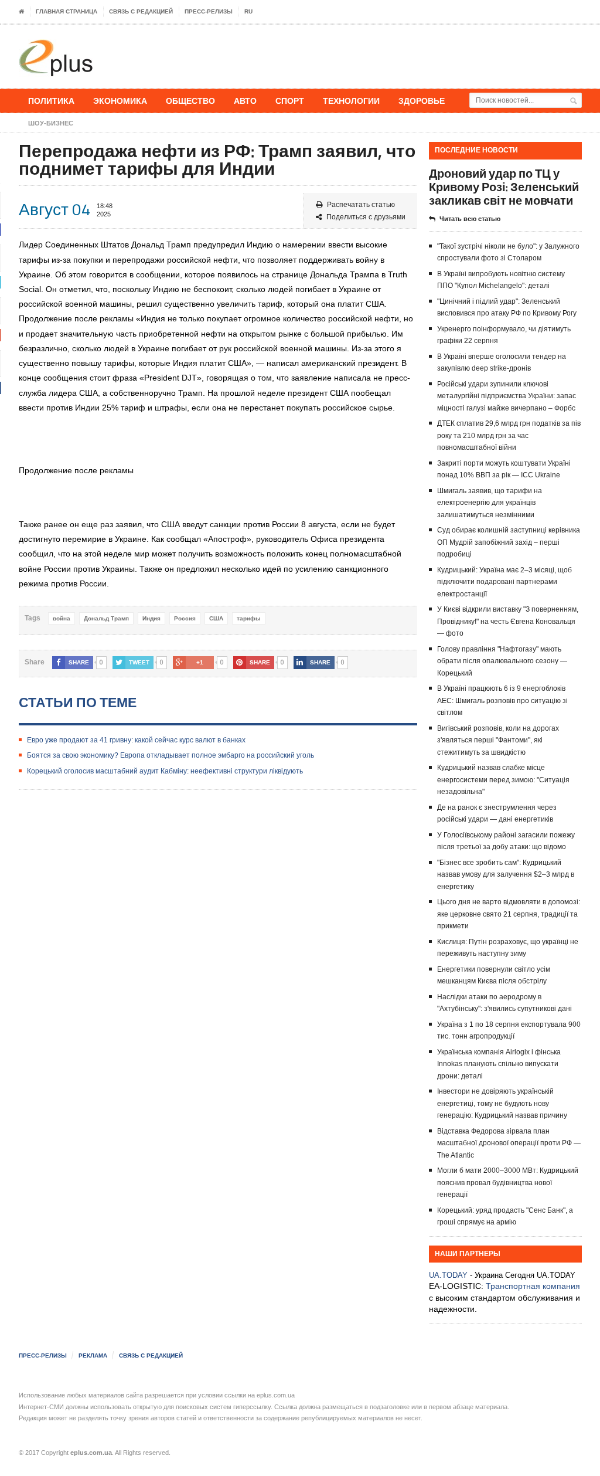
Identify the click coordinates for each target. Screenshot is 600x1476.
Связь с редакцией (141, 11)
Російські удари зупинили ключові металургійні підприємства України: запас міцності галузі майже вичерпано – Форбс (506, 396)
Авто (245, 100)
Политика (51, 100)
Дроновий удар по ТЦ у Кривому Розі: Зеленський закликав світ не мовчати (504, 186)
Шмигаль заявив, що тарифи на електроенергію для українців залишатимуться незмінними (489, 503)
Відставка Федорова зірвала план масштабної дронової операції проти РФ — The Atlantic (509, 1143)
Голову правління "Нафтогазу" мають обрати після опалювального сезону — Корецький (502, 661)
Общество (190, 100)
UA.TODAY (448, 1275)
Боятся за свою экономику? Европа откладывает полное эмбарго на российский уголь (170, 755)
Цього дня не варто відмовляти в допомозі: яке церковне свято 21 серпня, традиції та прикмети (508, 914)
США (216, 618)
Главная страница (66, 11)
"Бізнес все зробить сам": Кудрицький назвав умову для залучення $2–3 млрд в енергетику (505, 875)
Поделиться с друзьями (365, 217)
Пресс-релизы (209, 11)
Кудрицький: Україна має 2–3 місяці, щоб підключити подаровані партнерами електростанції (504, 582)
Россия (185, 618)
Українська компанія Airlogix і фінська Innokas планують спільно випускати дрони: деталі (499, 1064)
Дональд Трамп (106, 618)
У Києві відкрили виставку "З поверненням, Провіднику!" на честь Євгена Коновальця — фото (507, 621)
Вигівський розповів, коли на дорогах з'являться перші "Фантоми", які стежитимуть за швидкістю (498, 740)
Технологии (351, 100)
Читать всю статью (469, 218)
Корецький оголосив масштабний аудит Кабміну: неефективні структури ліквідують (165, 771)
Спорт (289, 100)
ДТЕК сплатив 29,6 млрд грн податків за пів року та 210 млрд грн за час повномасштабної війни (509, 435)
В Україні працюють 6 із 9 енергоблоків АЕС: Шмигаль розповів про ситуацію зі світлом (502, 700)
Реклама (93, 1355)
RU (248, 11)
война (61, 618)
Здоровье (421, 100)
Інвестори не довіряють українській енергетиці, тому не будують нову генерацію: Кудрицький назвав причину (502, 1103)
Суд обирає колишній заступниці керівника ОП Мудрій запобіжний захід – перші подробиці (508, 542)
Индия (151, 618)
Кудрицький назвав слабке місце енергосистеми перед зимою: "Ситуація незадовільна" (503, 780)
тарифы (249, 618)
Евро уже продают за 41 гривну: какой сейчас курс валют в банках (136, 740)
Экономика (120, 100)
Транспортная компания (533, 1286)
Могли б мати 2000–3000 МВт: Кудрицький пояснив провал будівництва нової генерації (507, 1182)
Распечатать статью (361, 205)
